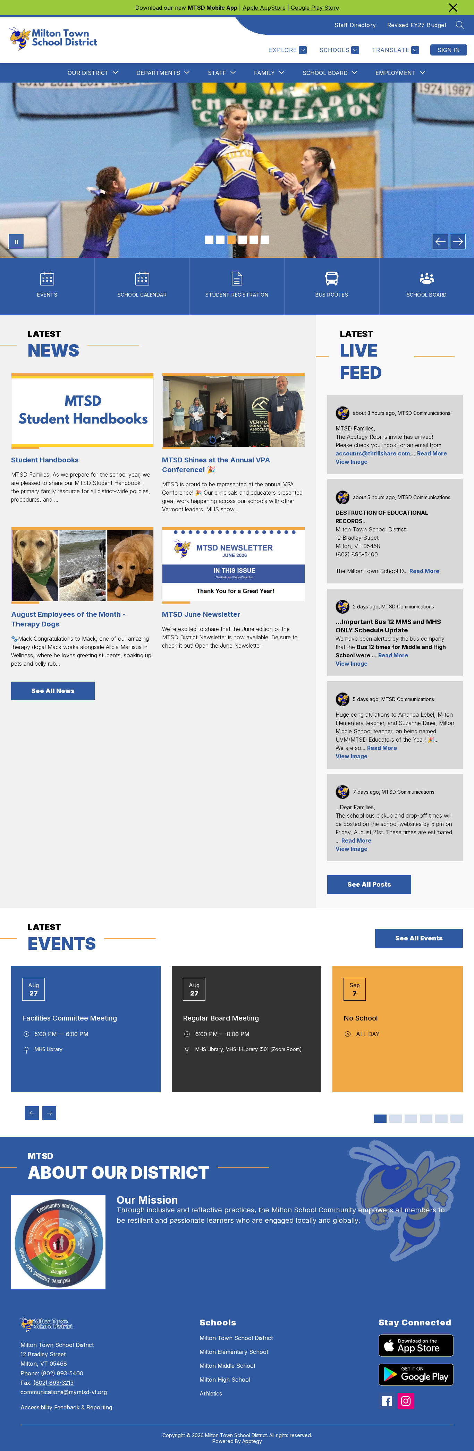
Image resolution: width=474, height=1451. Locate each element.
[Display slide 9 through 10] (441, 1119)
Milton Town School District (236, 1337)
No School (361, 1018)
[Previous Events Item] (32, 1113)
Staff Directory (355, 25)
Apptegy (252, 1441)
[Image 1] (209, 240)
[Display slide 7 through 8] (426, 1119)
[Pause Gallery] (16, 241)
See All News (53, 690)
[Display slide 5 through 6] (411, 1119)
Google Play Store (315, 7)
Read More (432, 453)
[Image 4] (242, 240)
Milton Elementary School (234, 1351)
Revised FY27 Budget (417, 25)
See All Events (419, 938)
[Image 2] (220, 240)
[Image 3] (231, 240)
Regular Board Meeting (221, 1018)
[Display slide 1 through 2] (380, 1119)
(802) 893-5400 (62, 1373)
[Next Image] (458, 241)
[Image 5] (253, 240)
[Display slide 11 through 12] (456, 1119)
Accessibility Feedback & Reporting (66, 1407)
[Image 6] (265, 240)
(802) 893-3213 (53, 1382)
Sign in (449, 49)
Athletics (211, 1393)
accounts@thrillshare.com (373, 453)
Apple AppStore (264, 7)
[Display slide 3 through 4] (395, 1119)
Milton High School (225, 1379)
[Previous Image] (440, 241)
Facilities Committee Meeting (69, 1018)
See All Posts (369, 884)
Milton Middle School (227, 1365)
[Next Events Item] (49, 1113)
